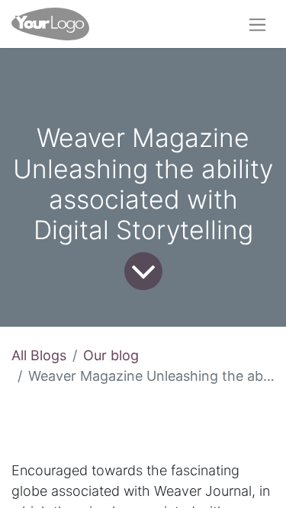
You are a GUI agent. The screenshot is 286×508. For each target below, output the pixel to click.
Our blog (111, 355)
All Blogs (38, 355)
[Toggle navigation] (257, 24)
